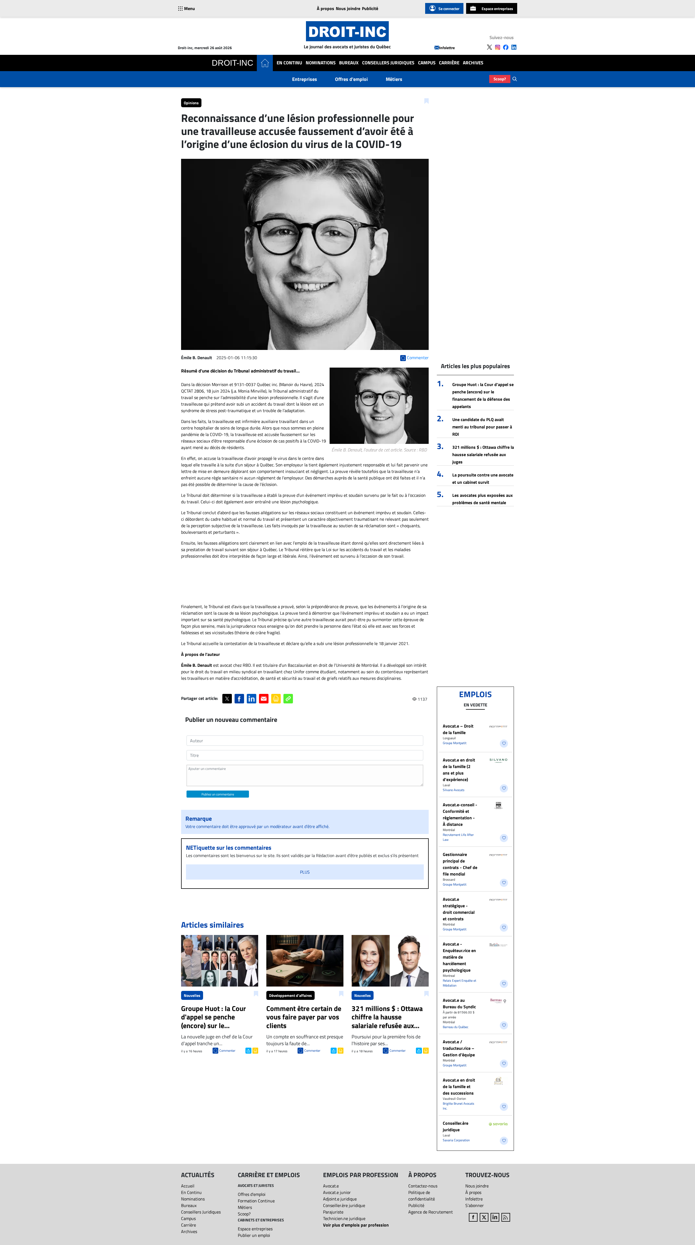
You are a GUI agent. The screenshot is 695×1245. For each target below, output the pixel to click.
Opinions (191, 103)
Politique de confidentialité (421, 1195)
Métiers (394, 79)
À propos (325, 8)
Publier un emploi (254, 1235)
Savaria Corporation (456, 1140)
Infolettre (447, 47)
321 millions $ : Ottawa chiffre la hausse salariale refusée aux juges (483, 454)
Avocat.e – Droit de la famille (458, 729)
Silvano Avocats (454, 789)
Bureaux (349, 62)
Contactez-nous (422, 1186)
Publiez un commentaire (217, 794)
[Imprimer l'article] (254, 1050)
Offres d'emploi (351, 79)
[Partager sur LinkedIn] (251, 698)
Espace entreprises (497, 8)
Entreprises (304, 79)
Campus (426, 62)
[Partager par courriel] (263, 698)
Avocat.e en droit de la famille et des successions (459, 1086)
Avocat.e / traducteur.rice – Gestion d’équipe (459, 1048)
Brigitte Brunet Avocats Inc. (458, 1106)
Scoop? (500, 79)
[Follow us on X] (489, 47)
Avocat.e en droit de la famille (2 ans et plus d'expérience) (459, 770)
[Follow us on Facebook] (506, 47)
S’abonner (474, 1205)
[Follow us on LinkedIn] (514, 47)
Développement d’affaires (290, 995)
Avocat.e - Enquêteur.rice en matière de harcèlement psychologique (459, 957)
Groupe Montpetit (454, 742)
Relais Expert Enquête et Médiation (459, 983)
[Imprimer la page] (276, 698)
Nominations (321, 62)
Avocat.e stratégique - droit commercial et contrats (459, 909)
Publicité (370, 8)
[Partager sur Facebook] (239, 698)
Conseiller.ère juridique (455, 1126)
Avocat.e (331, 1186)
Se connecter (448, 8)
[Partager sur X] (227, 698)
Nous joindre (348, 8)
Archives (473, 62)
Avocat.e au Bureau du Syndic (459, 1003)
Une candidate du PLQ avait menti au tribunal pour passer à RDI (482, 426)
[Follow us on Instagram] (497, 47)
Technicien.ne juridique (344, 1218)
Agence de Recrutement (430, 1212)
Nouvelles (192, 995)
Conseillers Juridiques (388, 62)
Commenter (227, 1050)
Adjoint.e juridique (340, 1199)
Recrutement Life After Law (458, 837)
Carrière (449, 62)
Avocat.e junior (337, 1192)
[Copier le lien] (288, 698)
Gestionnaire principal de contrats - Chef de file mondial (460, 864)
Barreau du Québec (455, 1026)
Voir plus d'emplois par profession (356, 1225)
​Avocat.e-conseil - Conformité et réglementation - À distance (460, 814)
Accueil (187, 1186)
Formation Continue (256, 1200)
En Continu (289, 62)
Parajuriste (333, 1212)
